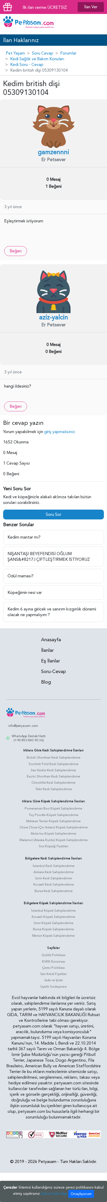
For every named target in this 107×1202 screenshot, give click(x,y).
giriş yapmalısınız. (60, 432)
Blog (46, 682)
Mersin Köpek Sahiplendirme (53, 936)
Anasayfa (51, 640)
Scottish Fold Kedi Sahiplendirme (53, 764)
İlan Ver (90, 7)
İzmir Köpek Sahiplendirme (53, 923)
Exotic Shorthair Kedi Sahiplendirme (53, 776)
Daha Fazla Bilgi (54, 1193)
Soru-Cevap (53, 671)
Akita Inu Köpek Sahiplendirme (53, 833)
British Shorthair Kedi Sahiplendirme (54, 757)
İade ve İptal (53, 980)
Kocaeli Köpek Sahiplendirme (53, 917)
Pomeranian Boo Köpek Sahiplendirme (53, 808)
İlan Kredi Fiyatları (54, 974)
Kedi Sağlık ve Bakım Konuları (37, 59)
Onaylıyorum (81, 1193)
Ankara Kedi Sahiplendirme (54, 872)
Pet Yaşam (15, 53)
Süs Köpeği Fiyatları (53, 846)
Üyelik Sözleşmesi (53, 987)
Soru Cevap (42, 53)
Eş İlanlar (50, 661)
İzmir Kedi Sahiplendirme (53, 878)
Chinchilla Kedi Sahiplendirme (53, 783)
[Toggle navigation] (99, 24)
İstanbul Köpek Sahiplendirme (53, 911)
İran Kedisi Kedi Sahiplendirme (53, 770)
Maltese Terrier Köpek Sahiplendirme (53, 821)
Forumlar (68, 53)
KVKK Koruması (53, 961)
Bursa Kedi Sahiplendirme (54, 891)
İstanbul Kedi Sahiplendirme (54, 866)
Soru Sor (53, 514)
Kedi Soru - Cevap (26, 64)
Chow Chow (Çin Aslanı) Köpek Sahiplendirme (53, 827)
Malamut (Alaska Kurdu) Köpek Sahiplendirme (53, 840)
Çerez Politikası (53, 968)
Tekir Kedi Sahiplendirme (53, 789)
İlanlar (47, 650)
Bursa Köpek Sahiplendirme (53, 929)
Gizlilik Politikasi (53, 955)
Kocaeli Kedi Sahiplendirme (53, 884)
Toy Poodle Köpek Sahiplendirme (53, 815)
